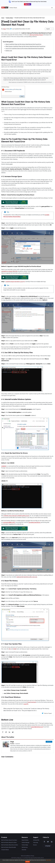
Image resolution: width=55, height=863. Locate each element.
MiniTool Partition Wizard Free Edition (9, 840)
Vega (4, 29)
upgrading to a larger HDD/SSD (9, 271)
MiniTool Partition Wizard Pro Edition (9, 842)
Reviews (35, 844)
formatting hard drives (34, 522)
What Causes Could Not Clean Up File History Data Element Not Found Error (25, 46)
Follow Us (49, 741)
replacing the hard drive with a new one (26, 577)
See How (27, 4)
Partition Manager (25, 842)
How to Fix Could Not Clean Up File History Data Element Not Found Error (25, 48)
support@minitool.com (37, 727)
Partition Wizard (13, 7)
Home (2, 17)
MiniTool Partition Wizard (36, 34)
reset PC (26, 704)
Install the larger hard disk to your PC (15, 281)
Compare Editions (5, 849)
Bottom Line (9, 50)
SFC (10, 649)
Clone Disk (24, 849)
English (48, 28)
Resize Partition (25, 840)
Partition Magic (9, 17)
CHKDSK (3, 466)
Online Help (35, 842)
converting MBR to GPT (9, 522)
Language (47, 845)
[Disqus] (27, 774)
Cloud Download (31, 702)
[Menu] (52, 7)
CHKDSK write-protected (10, 515)
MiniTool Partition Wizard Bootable (8, 847)
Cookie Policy (48, 860)
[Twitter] (10, 29)
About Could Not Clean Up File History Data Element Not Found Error (23, 44)
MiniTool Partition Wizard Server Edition (9, 844)
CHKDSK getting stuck (23, 515)
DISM (14, 649)
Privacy (32, 855)
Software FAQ (36, 840)
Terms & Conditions (25, 855)
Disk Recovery (25, 847)
